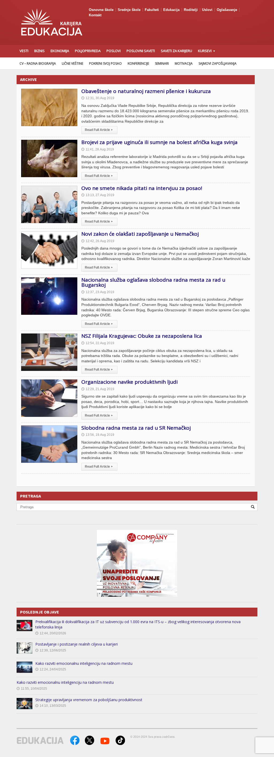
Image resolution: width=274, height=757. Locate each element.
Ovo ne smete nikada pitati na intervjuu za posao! (141, 188)
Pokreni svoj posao (105, 63)
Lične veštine (72, 63)
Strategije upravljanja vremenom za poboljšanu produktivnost (88, 699)
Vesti (24, 50)
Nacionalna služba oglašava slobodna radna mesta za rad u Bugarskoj (153, 282)
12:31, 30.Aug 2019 (97, 98)
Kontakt (95, 15)
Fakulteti (152, 10)
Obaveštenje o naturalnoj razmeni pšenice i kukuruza (146, 91)
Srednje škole (129, 10)
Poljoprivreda (88, 50)
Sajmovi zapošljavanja (218, 63)
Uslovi (207, 10)
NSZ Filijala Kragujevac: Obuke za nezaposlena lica (141, 335)
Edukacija (171, 10)
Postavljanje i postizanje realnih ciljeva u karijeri (76, 644)
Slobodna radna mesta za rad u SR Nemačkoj (136, 427)
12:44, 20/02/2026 (50, 633)
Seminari (162, 63)
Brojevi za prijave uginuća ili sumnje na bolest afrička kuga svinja (159, 142)
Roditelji (191, 10)
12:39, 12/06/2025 (50, 650)
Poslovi (113, 50)
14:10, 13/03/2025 (50, 706)
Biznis (39, 50)
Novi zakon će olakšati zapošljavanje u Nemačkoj (140, 233)
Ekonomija (60, 50)
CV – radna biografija (38, 63)
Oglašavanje (227, 10)
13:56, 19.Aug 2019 (97, 435)
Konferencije (138, 63)
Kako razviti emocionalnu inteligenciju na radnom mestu (83, 663)
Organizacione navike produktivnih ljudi (129, 381)
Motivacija (184, 63)
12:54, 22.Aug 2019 (97, 343)
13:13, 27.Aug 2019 (97, 195)
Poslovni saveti (141, 50)
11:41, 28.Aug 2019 (97, 149)
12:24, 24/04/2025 (50, 669)
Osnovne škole (101, 10)
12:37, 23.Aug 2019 (97, 292)
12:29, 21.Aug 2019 (97, 389)
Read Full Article (99, 130)
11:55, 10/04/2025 (32, 688)
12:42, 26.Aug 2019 (97, 241)
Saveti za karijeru (176, 50)
